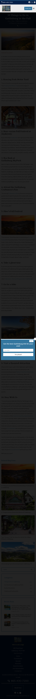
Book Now (28, 8)
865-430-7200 (8, 2)
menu (34, 8)
